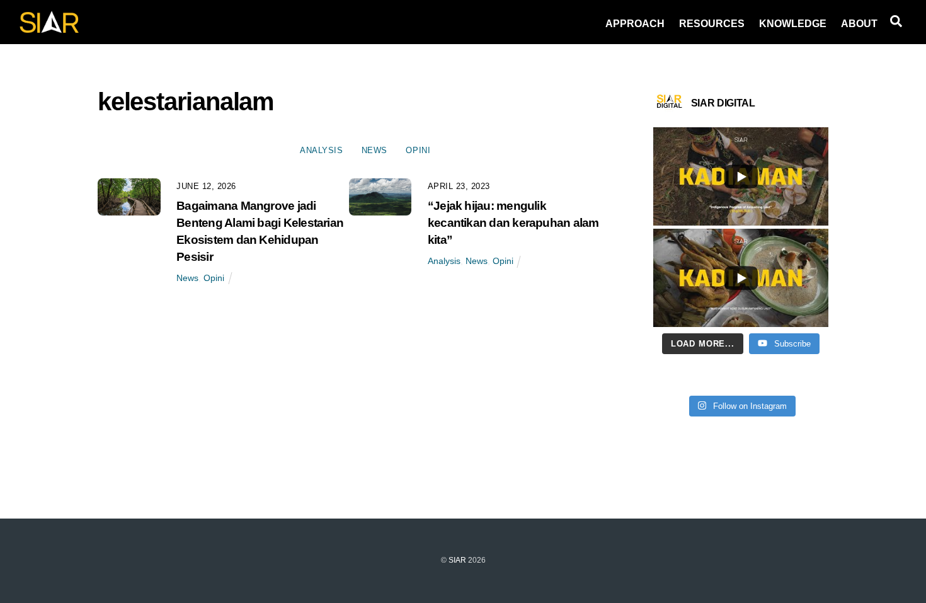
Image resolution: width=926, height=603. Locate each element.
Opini (418, 150)
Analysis (321, 150)
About (859, 23)
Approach (635, 23)
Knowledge (792, 23)
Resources (712, 23)
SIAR (457, 560)
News (374, 150)
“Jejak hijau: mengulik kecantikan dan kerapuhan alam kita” (513, 222)
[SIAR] (49, 29)
